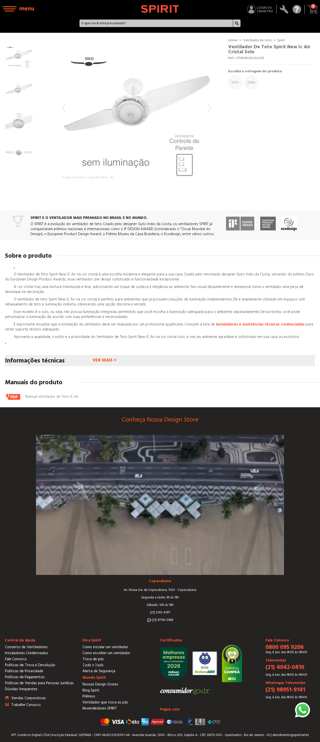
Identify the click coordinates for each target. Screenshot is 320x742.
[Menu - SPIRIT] (18, 9)
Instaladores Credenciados (26, 653)
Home (233, 40)
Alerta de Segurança (98, 671)
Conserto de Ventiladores (26, 647)
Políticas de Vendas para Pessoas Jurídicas (39, 683)
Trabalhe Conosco (26, 704)
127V (235, 82)
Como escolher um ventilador (106, 653)
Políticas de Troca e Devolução (30, 665)
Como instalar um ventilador (105, 647)
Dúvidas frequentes (21, 689)
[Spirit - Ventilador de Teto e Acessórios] (160, 9)
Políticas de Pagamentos (25, 677)
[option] (136, 112)
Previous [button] (64, 108)
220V (251, 82)
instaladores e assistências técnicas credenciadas (260, 324)
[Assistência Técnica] (284, 9)
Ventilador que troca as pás (105, 702)
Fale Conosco (16, 659)
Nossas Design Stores (100, 684)
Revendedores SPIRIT (99, 708)
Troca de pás (93, 659)
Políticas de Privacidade (24, 671)
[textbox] (156, 23)
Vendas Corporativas (28, 698)
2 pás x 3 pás (93, 665)
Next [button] (209, 108)
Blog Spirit (91, 690)
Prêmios (88, 696)
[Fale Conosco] (297, 9)
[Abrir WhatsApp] (302, 709)
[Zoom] (136, 112)
